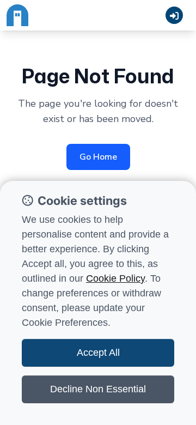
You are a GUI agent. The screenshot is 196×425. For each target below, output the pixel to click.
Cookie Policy (115, 278)
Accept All (98, 352)
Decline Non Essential (98, 389)
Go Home (98, 157)
